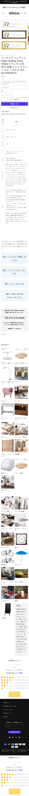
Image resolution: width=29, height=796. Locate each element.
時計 (16, 547)
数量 (2, 91)
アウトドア (4, 547)
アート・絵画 (5, 511)
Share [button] (4, 334)
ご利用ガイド (6, 702)
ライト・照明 (19, 473)
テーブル (17, 401)
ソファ (17, 382)
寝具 (2, 473)
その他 (3, 618)
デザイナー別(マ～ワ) (7, 382)
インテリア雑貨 (19, 511)
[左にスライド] (11, 53)
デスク (3, 418)
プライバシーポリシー (8, 709)
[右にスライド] (18, 53)
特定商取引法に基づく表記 (10, 706)
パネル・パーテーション (7, 455)
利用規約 (5, 716)
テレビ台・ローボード (21, 419)
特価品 (18, 606)
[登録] (22, 726)
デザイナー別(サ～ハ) (21, 363)
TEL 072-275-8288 (14, 317)
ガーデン (17, 565)
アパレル (4, 601)
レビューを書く (14, 694)
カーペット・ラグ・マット (7, 529)
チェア (3, 401)
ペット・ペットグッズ (7, 582)
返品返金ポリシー (7, 713)
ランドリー (4, 490)
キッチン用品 (19, 582)
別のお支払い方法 (14, 107)
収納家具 (17, 454)
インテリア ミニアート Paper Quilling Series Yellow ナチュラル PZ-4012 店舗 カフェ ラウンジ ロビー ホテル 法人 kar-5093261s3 (14, 82)
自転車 (3, 565)
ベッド (3, 437)
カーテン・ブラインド (21, 529)
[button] (3, 13)
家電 (16, 601)
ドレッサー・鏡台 (20, 437)
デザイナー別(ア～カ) (7, 363)
